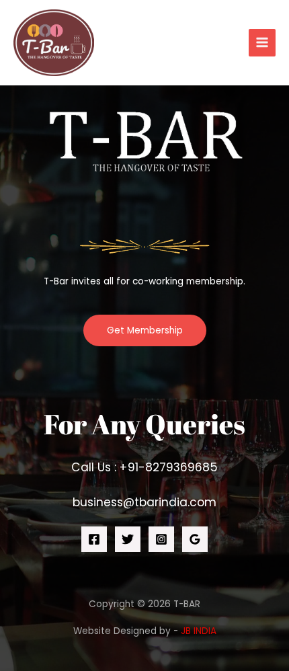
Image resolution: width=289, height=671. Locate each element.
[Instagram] (161, 539)
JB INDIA (198, 631)
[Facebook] (94, 539)
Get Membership (145, 330)
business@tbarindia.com (144, 502)
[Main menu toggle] (262, 42)
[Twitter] (127, 539)
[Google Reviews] (195, 539)
